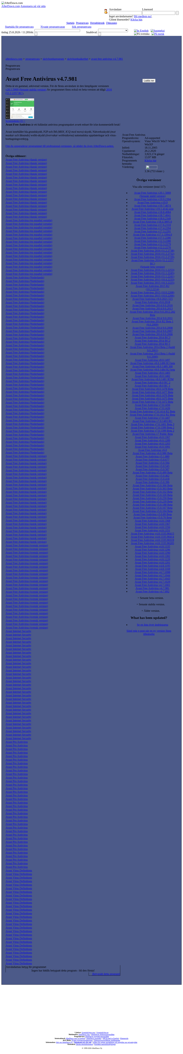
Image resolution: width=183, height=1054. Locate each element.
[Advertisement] (91, 46)
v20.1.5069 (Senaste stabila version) (26, 89)
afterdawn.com (14, 58)
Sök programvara (81, 26)
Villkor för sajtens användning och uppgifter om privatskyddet (115, 1042)
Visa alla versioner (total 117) (148, 186)
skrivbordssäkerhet (77, 58)
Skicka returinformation (84, 1044)
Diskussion (111, 22)
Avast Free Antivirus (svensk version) (27, 545)
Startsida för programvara (19, 26)
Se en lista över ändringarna (152, 624)
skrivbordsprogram (53, 58)
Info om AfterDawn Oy (64, 1042)
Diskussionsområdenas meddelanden (107, 1040)
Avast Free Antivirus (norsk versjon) (26, 456)
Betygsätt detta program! (106, 973)
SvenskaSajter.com (88, 1032)
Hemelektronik (97, 22)
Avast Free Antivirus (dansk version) (26, 159)
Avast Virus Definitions (19, 870)
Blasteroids (124, 1038)
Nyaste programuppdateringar (82, 1040)
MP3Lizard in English (111, 1038)
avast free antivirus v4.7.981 (107, 58)
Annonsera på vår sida (33, 6)
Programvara (82, 22)
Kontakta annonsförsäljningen (105, 1044)
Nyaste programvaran (53, 26)
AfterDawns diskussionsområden (102, 1034)
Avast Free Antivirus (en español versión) (29, 220)
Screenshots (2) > (15, 121)
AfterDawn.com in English (75, 1038)
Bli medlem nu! (143, 16)
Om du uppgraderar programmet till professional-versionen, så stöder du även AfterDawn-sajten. (60, 146)
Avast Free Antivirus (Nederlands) (25, 277)
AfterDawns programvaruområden (97, 1036)
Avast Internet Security (18, 631)
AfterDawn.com (10, 6)
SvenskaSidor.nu (102, 1032)
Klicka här (136, 19)
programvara (32, 58)
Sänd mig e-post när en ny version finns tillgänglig (149, 632)
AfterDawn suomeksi (93, 1038)
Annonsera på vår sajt (82, 1042)
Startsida (70, 22)
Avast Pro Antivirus (17, 741)
